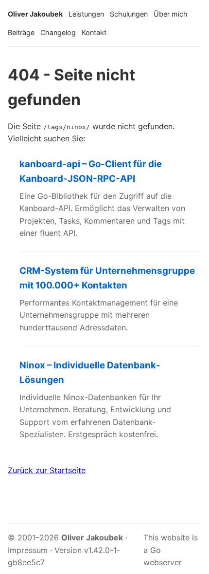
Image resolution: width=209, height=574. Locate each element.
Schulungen (129, 14)
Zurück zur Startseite (47, 470)
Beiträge (21, 32)
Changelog (58, 32)
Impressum (28, 550)
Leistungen (86, 14)
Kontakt (94, 32)
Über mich (171, 14)
